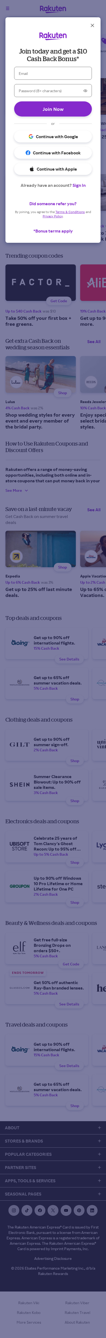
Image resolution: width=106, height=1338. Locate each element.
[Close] (92, 25)
